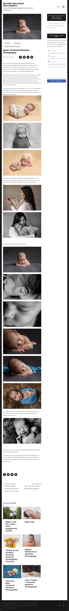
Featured (7, 43)
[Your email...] (48, 61)
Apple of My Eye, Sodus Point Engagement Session (11, 526)
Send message (56, 81)
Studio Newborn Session (12, 46)
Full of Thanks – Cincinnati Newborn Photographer (31, 583)
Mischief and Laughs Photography (13, 4)
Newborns (17, 43)
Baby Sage (29, 522)
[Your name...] (48, 50)
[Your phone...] (48, 55)
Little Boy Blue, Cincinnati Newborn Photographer (12, 585)
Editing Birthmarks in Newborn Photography (31, 553)
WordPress (15, 608)
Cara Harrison (10, 57)
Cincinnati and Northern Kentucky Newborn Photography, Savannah (12, 555)
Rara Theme (32, 605)
